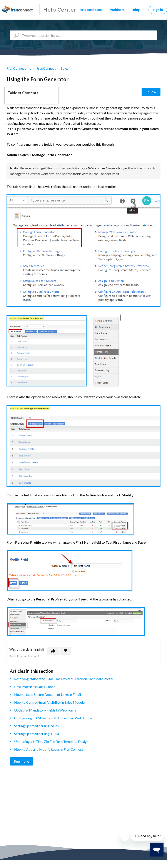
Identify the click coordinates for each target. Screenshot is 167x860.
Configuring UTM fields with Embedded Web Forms (53, 718)
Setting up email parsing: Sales (36, 726)
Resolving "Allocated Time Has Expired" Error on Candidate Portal (63, 679)
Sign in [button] (158, 9)
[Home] (18, 9)
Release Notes (91, 9)
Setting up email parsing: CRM (36, 734)
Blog (136, 9)
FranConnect (46, 68)
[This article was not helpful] (65, 651)
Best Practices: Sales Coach (34, 687)
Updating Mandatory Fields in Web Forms (45, 710)
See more (21, 761)
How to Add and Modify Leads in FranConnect (48, 749)
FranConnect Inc (19, 68)
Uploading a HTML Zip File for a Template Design (51, 741)
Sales (64, 68)
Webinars (117, 9)
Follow (151, 92)
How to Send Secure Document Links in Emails (48, 694)
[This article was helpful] (53, 651)
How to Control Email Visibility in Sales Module (49, 702)
